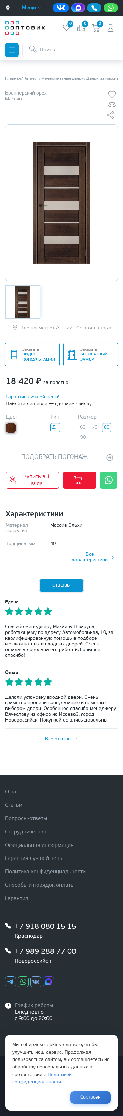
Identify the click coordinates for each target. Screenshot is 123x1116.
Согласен (90, 1097)
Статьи (13, 805)
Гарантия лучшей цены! (32, 397)
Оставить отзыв (93, 328)
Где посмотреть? (40, 328)
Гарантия (16, 898)
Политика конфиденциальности (45, 872)
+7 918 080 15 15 (45, 927)
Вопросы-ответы (26, 819)
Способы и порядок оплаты (39, 885)
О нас (12, 792)
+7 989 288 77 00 (45, 952)
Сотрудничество (25, 832)
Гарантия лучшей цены (34, 858)
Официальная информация (39, 845)
